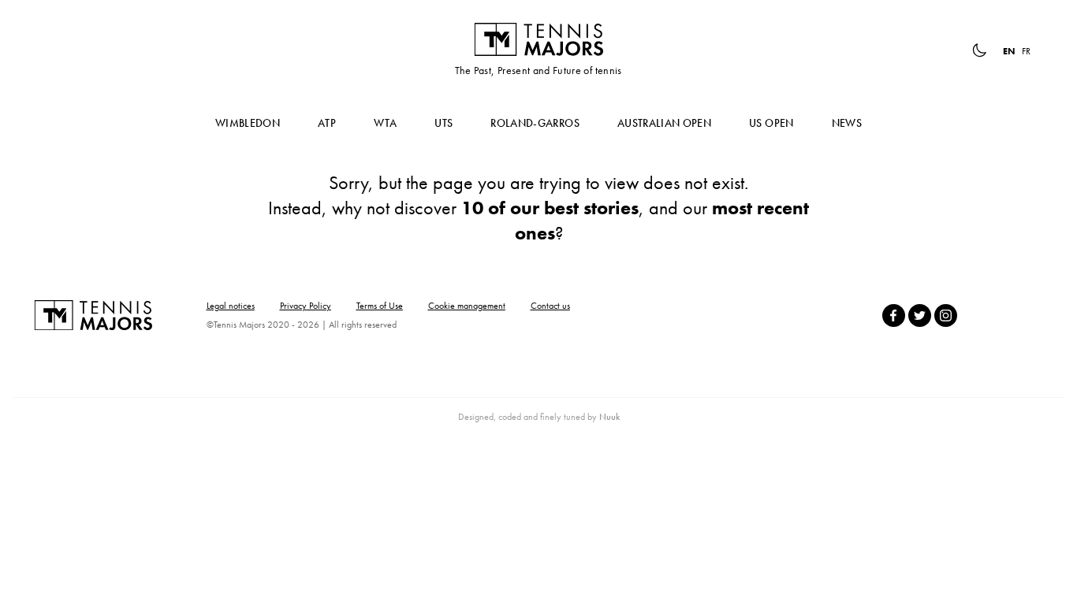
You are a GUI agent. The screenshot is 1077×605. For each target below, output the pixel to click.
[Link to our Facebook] (893, 315)
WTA (385, 123)
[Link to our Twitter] (919, 315)
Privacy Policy (305, 305)
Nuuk (609, 416)
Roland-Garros (534, 123)
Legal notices (231, 305)
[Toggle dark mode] (979, 50)
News (847, 123)
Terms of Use (379, 305)
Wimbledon (247, 123)
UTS (443, 123)
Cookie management (466, 305)
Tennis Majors (538, 39)
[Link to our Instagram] (945, 315)
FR (1026, 51)
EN (1009, 51)
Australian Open (664, 123)
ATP (327, 123)
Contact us (550, 305)
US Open (771, 123)
